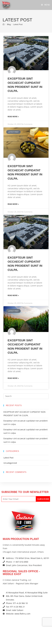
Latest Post (18, 24)
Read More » (13, 116)
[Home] (3, 24)
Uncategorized (10, 463)
